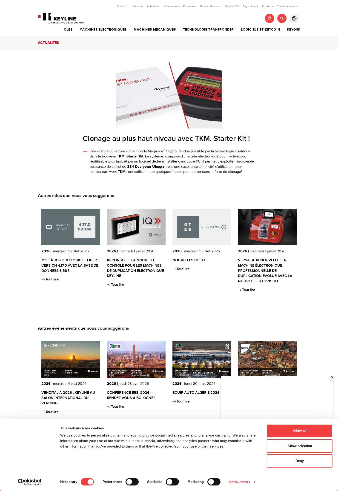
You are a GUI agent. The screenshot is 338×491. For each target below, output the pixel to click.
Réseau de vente (210, 6)
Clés (68, 29)
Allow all (299, 431)
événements (171, 6)
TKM (122, 172)
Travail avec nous (287, 6)
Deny (299, 461)
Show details (239, 482)
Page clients (250, 6)
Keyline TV (232, 6)
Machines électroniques (103, 29)
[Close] (332, 377)
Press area (189, 6)
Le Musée (137, 6)
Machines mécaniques (155, 29)
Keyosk (294, 29)
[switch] (132, 481)
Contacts (267, 6)
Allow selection (299, 446)
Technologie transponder (208, 29)
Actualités (153, 6)
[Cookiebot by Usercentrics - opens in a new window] (30, 482)
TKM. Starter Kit (130, 156)
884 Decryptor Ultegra (146, 167)
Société (121, 6)
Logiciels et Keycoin (260, 29)
